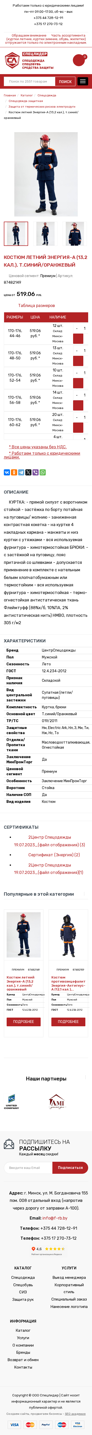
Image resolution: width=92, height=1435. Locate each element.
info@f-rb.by (54, 1218)
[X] (28, 472)
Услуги (23, 1338)
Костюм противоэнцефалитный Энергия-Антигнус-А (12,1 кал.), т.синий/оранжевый (68, 983)
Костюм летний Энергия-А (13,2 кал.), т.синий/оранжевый (20, 983)
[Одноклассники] (14, 472)
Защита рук (23, 1299)
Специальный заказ (69, 1299)
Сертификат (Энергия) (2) (53, 854)
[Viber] (35, 472)
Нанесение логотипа (69, 1306)
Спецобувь (23, 1285)
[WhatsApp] (43, 472)
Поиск (65, 82)
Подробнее (23, 1022)
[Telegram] (21, 472)
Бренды (23, 1352)
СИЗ (23, 1292)
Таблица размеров (36, 305)
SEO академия (75, 1414)
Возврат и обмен (23, 1360)
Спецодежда (23, 1277)
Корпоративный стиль (69, 1288)
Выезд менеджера (69, 1277)
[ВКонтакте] (7, 472)
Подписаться (70, 1168)
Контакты (23, 1367)
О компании (23, 1345)
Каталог (23, 1330)
